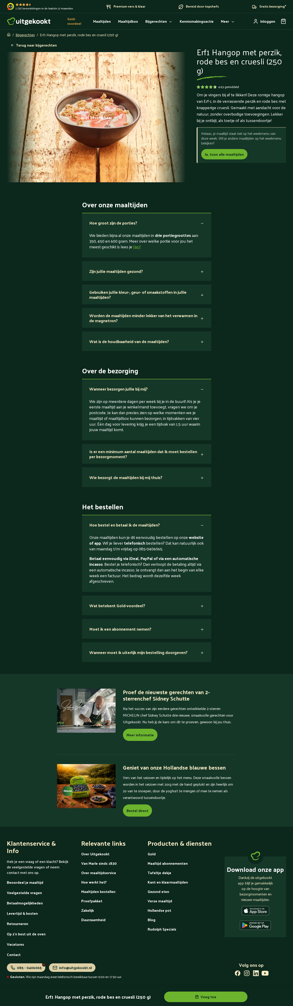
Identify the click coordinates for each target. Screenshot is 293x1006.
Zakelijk (87, 910)
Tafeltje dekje (159, 872)
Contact (14, 954)
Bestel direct (137, 810)
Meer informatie (140, 735)
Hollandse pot (159, 910)
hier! (137, 246)
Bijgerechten (25, 34)
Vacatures (15, 944)
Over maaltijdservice (98, 872)
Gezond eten (158, 891)
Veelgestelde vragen (24, 892)
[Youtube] (265, 974)
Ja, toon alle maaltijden (224, 154)
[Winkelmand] (283, 21)
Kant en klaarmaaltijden (168, 882)
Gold (152, 854)
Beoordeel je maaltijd (25, 882)
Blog (151, 919)
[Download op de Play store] (255, 926)
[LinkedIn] (256, 974)
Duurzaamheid (93, 919)
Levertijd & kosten (22, 913)
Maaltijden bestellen (98, 891)
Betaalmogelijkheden (25, 903)
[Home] (29, 21)
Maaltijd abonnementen (168, 863)
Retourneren (17, 923)
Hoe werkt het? (94, 882)
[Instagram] (246, 974)
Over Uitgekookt (95, 854)
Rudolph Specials (162, 929)
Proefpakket (91, 901)
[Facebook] (237, 974)
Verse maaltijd (160, 901)
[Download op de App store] (255, 911)
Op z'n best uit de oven (26, 934)
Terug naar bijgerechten (36, 45)
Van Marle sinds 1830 (99, 863)
